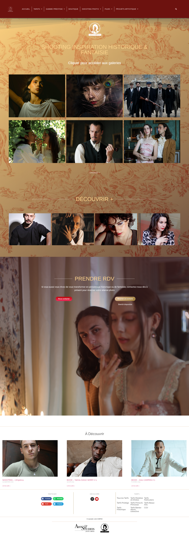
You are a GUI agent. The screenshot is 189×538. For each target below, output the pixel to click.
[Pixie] (116, 244)
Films (107, 9)
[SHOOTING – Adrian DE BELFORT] (94, 162)
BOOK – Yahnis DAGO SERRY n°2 (82, 480)
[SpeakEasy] (94, 117)
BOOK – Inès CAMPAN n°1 (143, 480)
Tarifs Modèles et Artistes (136, 499)
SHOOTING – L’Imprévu (13, 480)
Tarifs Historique (121, 509)
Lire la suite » (6, 486)
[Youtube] (97, 499)
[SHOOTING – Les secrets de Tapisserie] (152, 162)
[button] (46, 498)
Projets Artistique (126, 9)
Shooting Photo (90, 9)
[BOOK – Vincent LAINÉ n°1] (73, 244)
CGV (146, 508)
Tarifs (37, 9)
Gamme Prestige (54, 9)
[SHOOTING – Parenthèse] (37, 162)
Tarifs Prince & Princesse (136, 504)
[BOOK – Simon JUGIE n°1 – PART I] (30, 244)
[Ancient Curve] (37, 117)
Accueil (26, 9)
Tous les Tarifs (123, 498)
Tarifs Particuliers (149, 499)
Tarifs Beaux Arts (149, 504)
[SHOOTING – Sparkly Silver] (152, 117)
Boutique (73, 9)
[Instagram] (92, 499)
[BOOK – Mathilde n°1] (159, 244)
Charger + (94, 173)
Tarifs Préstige (123, 503)
